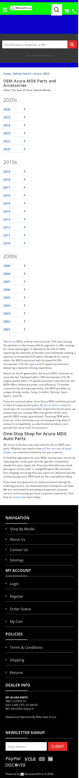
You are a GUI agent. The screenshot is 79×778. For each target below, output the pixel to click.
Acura (37, 74)
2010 (6, 243)
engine (32, 364)
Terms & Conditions (26, 647)
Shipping (17, 660)
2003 (6, 313)
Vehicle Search (22, 74)
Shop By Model (22, 529)
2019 (6, 171)
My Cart (16, 621)
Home (7, 74)
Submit (57, 746)
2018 (6, 179)
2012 (6, 227)
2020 (6, 149)
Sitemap (16, 560)
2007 (6, 282)
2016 (6, 195)
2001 (6, 329)
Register (16, 596)
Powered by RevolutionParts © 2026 (29, 774)
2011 (6, 235)
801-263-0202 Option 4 (19, 709)
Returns (16, 672)
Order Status (20, 609)
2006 (6, 289)
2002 (6, 321)
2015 (6, 203)
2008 (6, 274)
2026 (6, 109)
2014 (6, 211)
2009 (6, 266)
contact (16, 497)
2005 (6, 297)
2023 (6, 133)
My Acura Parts (49, 405)
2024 (6, 125)
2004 (6, 305)
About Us (17, 539)
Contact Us (19, 549)
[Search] (56, 9)
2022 (6, 141)
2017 (6, 187)
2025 (6, 117)
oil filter (46, 448)
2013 (6, 219)
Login (14, 583)
